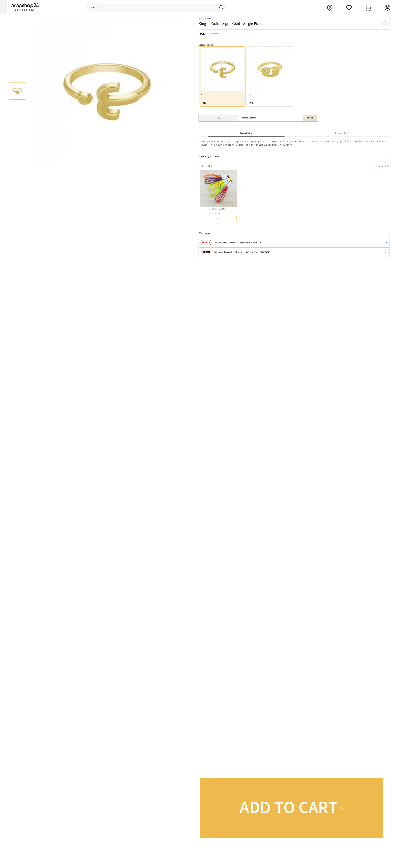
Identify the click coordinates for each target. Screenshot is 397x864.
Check (310, 117)
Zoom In (382, 166)
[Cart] (368, 7)
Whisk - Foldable (218, 209)
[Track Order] (329, 7)
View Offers (214, 34)
